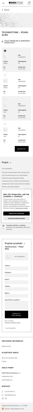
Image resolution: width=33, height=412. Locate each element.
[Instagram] (6, 399)
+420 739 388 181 (10, 391)
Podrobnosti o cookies (21, 208)
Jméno (7, 265)
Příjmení (8, 272)
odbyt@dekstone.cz (10, 395)
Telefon (7, 286)
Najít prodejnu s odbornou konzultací (17, 41)
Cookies (4, 361)
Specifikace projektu (12, 300)
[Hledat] (3, 3)
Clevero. (7, 409)
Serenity (6, 10)
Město (7, 293)
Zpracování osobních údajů (9, 358)
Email (7, 279)
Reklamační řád (6, 346)
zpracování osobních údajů (12, 323)
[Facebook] (3, 399)
